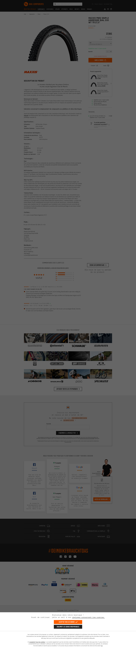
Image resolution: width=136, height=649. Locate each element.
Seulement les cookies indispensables (68, 627)
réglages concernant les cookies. (88, 617)
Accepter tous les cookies (67, 622)
